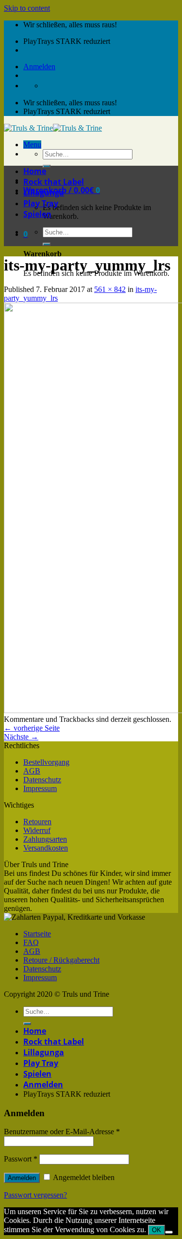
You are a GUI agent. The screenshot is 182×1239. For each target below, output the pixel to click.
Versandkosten (45, 848)
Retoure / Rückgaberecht (61, 960)
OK (156, 1230)
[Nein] (169, 1232)
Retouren (37, 821)
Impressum (40, 788)
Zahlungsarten (45, 839)
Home (34, 171)
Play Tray (40, 203)
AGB (31, 771)
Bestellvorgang (46, 762)
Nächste (21, 737)
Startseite (37, 933)
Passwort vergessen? (35, 1195)
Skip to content (27, 8)
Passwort (20, 1159)
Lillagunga (43, 192)
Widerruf (36, 830)
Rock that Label (53, 181)
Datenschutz (42, 779)
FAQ (31, 942)
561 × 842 (110, 289)
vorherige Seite (32, 728)
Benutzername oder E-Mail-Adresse (62, 1131)
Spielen (37, 214)
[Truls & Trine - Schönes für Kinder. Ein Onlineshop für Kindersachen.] (53, 128)
